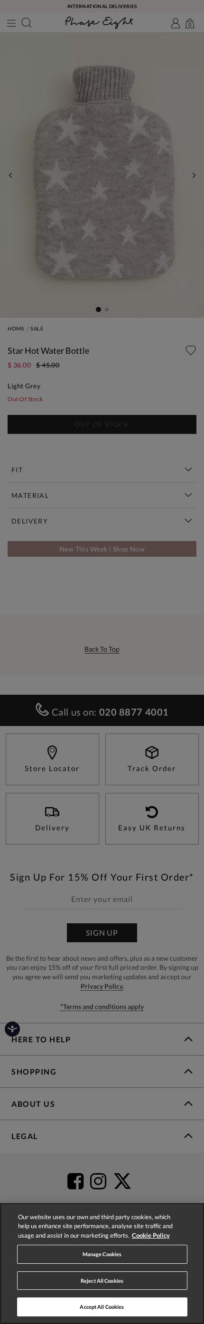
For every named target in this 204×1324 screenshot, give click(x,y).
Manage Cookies (102, 1254)
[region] (102, 1263)
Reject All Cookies (102, 1281)
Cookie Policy (151, 1235)
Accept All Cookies (102, 1307)
